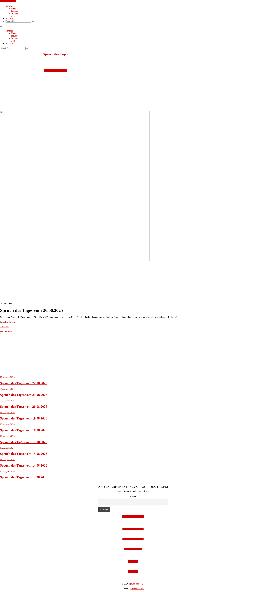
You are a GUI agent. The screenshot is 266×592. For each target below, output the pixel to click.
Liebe (4, 322)
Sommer (14, 13)
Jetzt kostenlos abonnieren (55, 70)
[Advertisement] (83, 91)
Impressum (10, 18)
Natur (13, 8)
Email (133, 496)
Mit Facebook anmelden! (133, 516)
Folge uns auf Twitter (133, 549)
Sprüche (9, 6)
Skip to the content (8, 1)
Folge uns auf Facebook (133, 539)
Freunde (14, 11)
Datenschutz (133, 571)
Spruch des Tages (55, 54)
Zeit (13, 16)
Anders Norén (137, 588)
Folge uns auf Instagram (133, 529)
